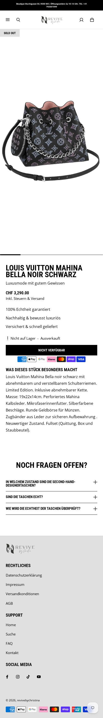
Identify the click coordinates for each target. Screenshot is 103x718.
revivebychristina (28, 700)
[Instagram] (17, 676)
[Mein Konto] (81, 20)
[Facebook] (7, 676)
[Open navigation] (11, 20)
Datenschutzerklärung (24, 575)
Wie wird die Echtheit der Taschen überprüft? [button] (43, 508)
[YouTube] (39, 676)
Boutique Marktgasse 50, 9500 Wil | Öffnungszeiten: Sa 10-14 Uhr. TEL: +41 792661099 (51, 5)
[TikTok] (28, 676)
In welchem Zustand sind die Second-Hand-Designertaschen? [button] (40, 484)
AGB (9, 603)
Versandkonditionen (22, 593)
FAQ (9, 643)
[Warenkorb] (92, 20)
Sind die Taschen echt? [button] (24, 497)
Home (11, 624)
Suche (11, 634)
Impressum (15, 584)
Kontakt (12, 652)
